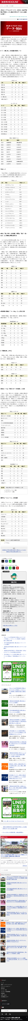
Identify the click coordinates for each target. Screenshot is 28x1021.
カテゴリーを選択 (5, 1003)
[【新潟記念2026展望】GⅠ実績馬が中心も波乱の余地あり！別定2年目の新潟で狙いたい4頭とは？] (5, 722)
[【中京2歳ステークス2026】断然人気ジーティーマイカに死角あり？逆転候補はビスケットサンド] (5, 733)
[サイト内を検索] (26, 870)
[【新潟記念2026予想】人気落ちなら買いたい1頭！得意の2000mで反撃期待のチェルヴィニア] (5, 788)
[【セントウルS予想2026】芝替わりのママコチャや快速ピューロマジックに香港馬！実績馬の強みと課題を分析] (5, 690)
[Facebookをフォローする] (6, 1014)
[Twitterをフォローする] (2, 1014)
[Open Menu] (26, 2)
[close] (26, 1017)
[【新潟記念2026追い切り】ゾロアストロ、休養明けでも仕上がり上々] (3, 942)
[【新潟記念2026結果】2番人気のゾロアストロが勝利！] (5, 703)
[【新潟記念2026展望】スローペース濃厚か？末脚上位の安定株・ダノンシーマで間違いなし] (3, 960)
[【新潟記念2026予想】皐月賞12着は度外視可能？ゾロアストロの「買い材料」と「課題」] (3, 948)
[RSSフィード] (10, 1014)
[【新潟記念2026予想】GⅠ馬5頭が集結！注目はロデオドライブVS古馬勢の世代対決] (5, 744)
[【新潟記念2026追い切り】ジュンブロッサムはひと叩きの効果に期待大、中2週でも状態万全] (5, 755)
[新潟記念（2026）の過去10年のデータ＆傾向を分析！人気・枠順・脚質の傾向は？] (5, 766)
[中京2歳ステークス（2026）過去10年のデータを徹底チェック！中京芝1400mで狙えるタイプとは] (5, 777)
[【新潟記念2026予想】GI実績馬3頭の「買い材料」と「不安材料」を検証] (3, 954)
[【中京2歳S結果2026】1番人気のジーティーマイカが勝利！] (5, 713)
